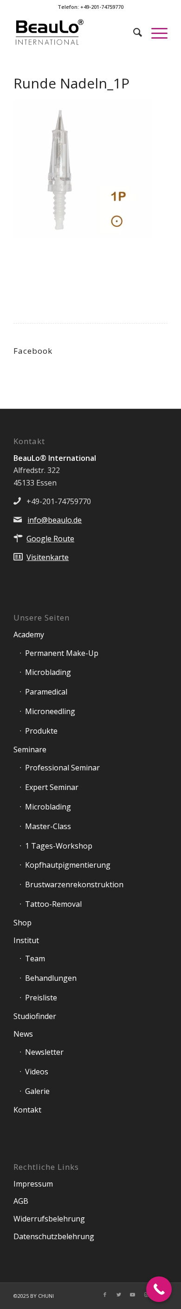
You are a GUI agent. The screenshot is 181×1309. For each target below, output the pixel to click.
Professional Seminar (62, 767)
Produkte (41, 731)
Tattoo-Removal (53, 904)
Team (35, 958)
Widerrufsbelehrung (49, 1219)
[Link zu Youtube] (133, 1295)
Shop (22, 923)
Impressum (33, 1184)
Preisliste (41, 997)
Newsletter (44, 1052)
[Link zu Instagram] (147, 1295)
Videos (36, 1071)
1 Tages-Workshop (58, 846)
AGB (20, 1201)
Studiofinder (34, 1016)
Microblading (48, 672)
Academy (28, 634)
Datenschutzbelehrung (53, 1236)
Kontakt (27, 1110)
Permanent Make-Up (61, 653)
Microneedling (50, 711)
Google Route (50, 538)
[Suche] (133, 32)
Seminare (29, 749)
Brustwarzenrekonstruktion (74, 884)
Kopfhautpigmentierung (67, 865)
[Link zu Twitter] (119, 1295)
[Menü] (155, 32)
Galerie (37, 1091)
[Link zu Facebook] (105, 1295)
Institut (26, 940)
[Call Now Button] (159, 1289)
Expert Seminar (51, 787)
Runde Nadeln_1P (71, 83)
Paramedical (46, 692)
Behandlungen (51, 978)
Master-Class (48, 826)
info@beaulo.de (54, 520)
